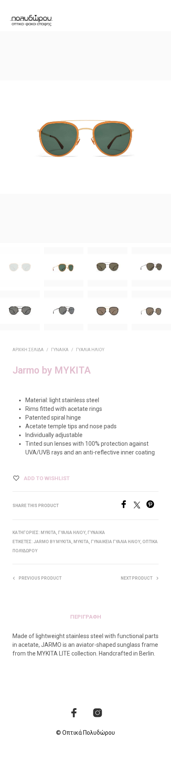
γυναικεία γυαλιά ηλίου (115, 541)
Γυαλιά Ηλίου (90, 349)
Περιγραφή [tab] (85, 617)
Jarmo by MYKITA (52, 541)
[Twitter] (140, 506)
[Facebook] (127, 506)
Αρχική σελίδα (28, 349)
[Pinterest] (152, 506)
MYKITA (48, 532)
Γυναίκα (59, 349)
